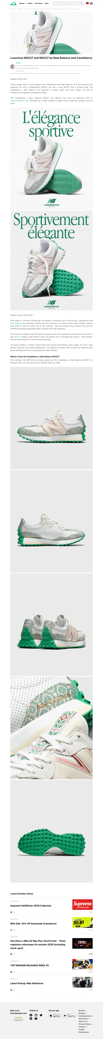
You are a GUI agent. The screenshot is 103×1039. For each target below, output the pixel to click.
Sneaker (21, 3)
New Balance (16, 323)
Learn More (77, 73)
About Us (83, 1021)
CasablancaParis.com (19, 101)
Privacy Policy (84, 1024)
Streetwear (38, 3)
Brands (82, 1010)
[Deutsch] (87, 3)
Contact (82, 1027)
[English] (91, 3)
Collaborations (85, 1016)
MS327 (17, 337)
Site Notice (83, 1019)
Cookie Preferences (84, 1030)
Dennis (18, 63)
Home (12, 9)
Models (82, 1013)
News (47, 3)
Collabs (29, 3)
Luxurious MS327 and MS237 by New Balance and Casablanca (53, 9)
